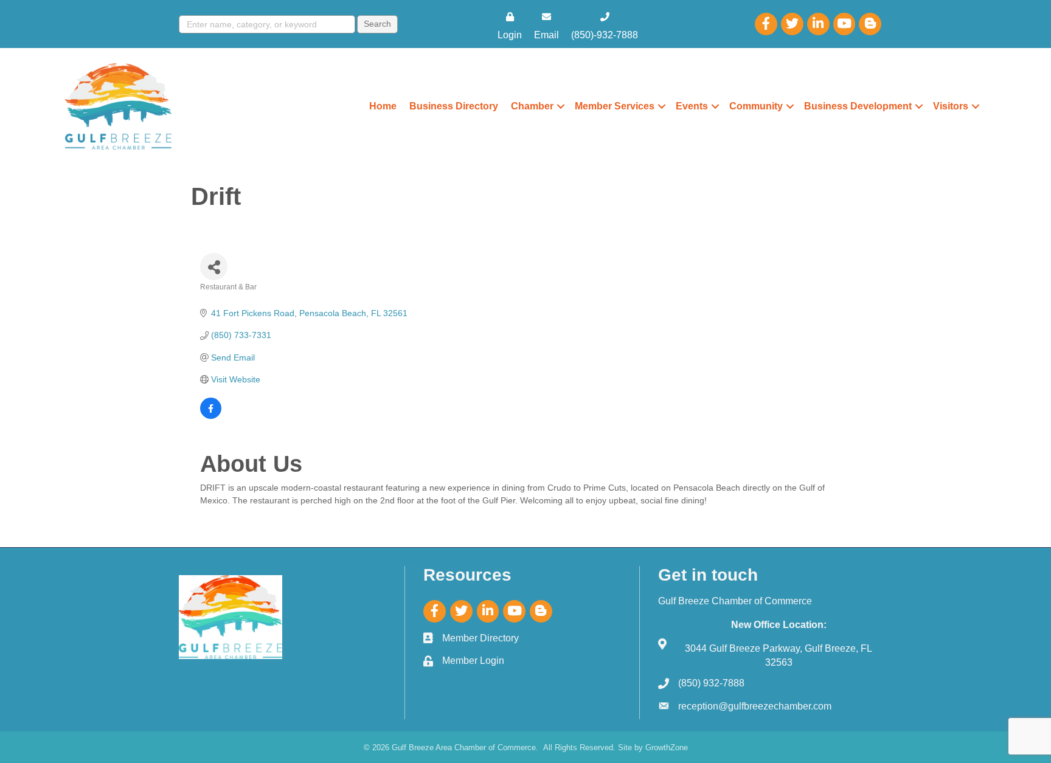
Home (383, 106)
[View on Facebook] (210, 416)
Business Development (858, 106)
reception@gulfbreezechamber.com (754, 706)
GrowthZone (666, 747)
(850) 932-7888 (711, 683)
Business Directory (453, 106)
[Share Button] (213, 266)
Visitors (950, 106)
